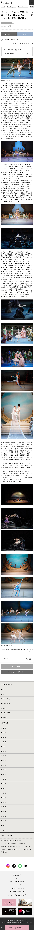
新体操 (5, 846)
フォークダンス (7, 849)
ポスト (9, 34)
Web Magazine (11, 7)
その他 (5, 717)
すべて (5, 689)
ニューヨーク (6, 699)
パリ (4, 694)
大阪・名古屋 (6, 713)
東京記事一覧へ (16, 666)
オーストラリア (7, 703)
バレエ (5, 841)
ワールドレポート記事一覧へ (16, 672)
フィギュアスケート (14, 846)
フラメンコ (17, 849)
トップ (3, 7)
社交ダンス (24, 843)
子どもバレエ (12, 841)
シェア (25, 34)
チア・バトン (26, 846)
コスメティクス (26, 849)
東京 (31, 7)
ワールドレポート (23, 7)
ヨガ (20, 841)
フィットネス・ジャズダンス (11, 843)
